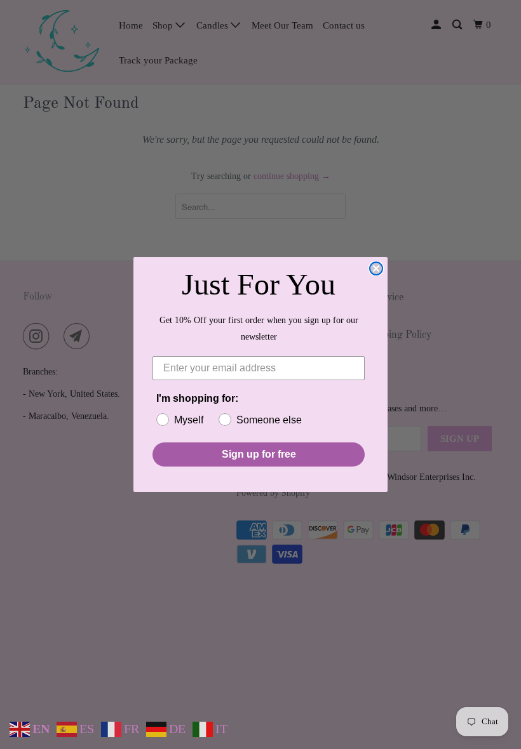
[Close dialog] (376, 268)
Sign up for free (259, 454)
